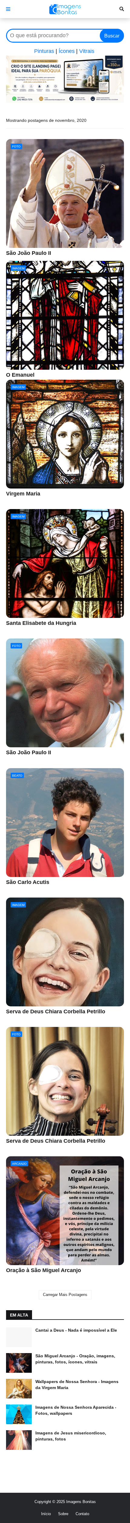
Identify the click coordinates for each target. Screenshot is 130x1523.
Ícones (67, 51)
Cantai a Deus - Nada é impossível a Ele (76, 1330)
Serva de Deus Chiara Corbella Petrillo (55, 1011)
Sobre (63, 1514)
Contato (82, 1514)
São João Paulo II (28, 253)
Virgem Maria (23, 494)
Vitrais (86, 51)
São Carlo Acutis (27, 882)
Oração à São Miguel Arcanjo (43, 1270)
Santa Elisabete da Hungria (41, 623)
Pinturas (44, 51)
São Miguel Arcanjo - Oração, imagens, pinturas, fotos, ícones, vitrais (75, 1358)
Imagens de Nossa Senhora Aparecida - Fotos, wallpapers (75, 1410)
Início (46, 1514)
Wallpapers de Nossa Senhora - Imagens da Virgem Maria (77, 1384)
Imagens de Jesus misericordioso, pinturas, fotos (70, 1435)
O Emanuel (20, 375)
